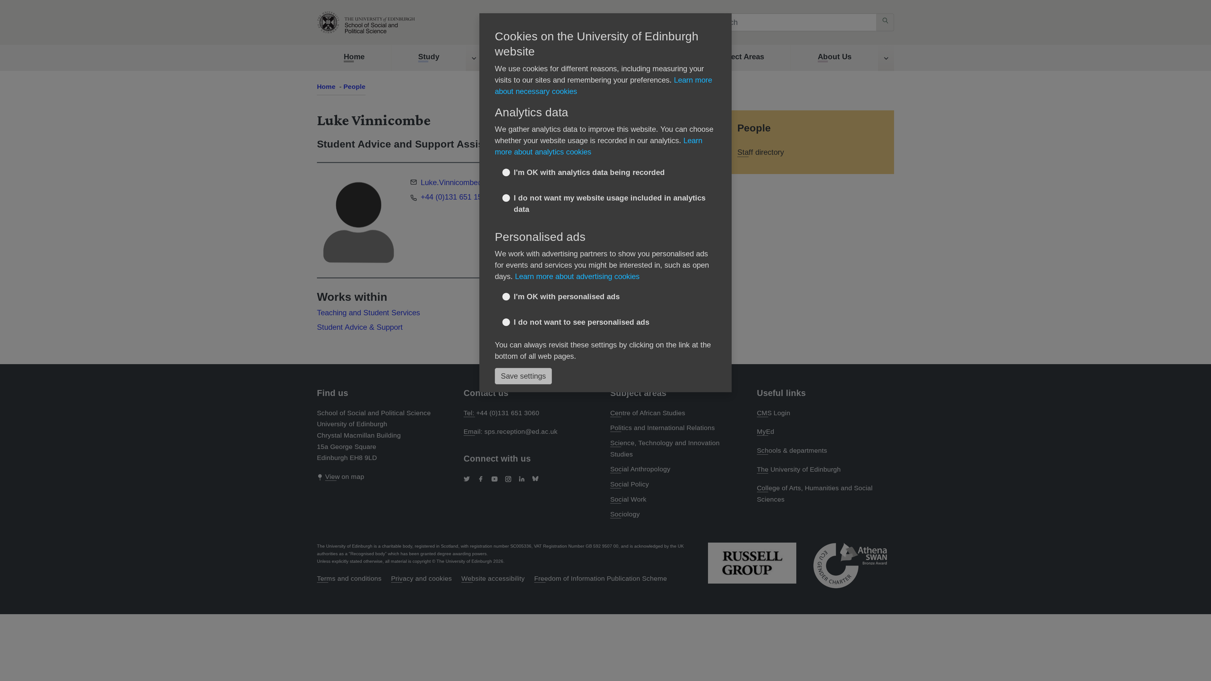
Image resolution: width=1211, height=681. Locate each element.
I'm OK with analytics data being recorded (589, 172)
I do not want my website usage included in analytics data (609, 203)
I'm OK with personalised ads (567, 296)
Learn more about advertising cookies (577, 276)
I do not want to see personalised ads (581, 322)
